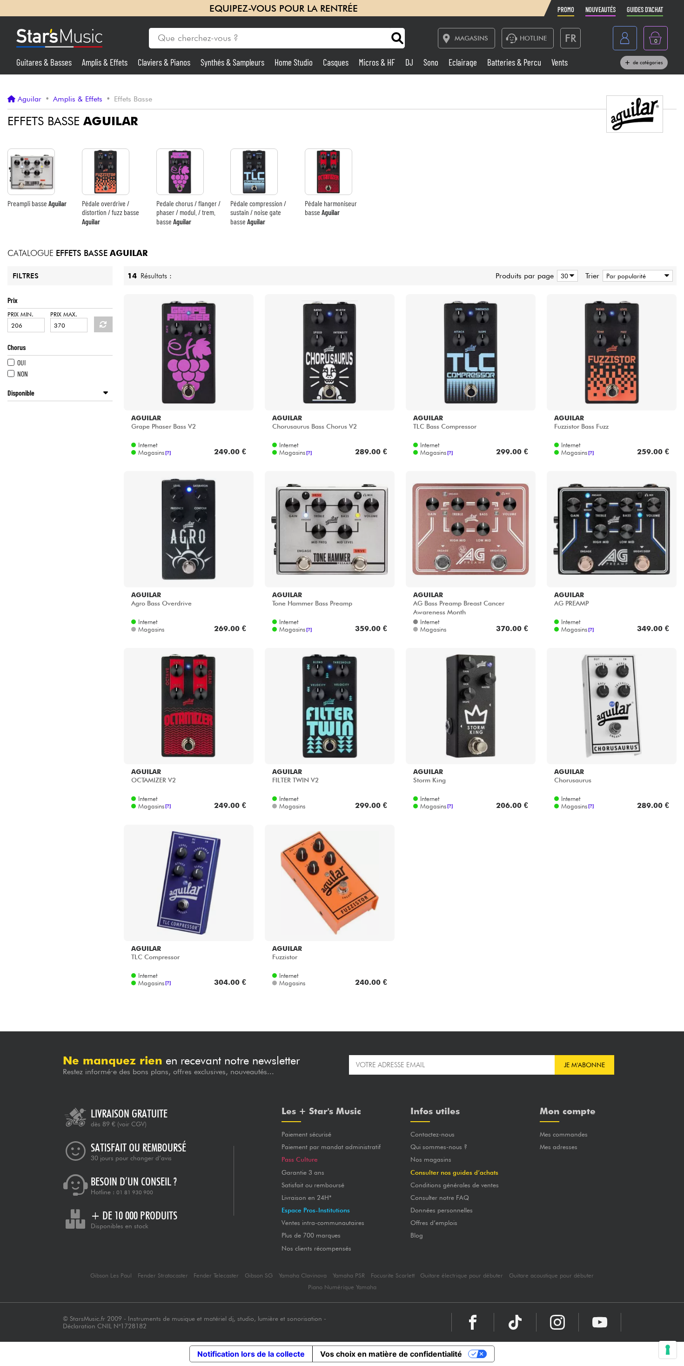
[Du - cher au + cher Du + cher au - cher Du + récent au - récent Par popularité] (636, 276)
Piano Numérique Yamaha (342, 1287)
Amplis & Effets (105, 62)
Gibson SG (259, 1275)
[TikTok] (515, 1322)
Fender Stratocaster (163, 1275)
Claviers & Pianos (165, 62)
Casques (336, 62)
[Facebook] (473, 1322)
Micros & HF (378, 62)
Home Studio (295, 62)
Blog (416, 1235)
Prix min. (20, 314)
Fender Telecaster (216, 1275)
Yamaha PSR (349, 1275)
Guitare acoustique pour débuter (551, 1275)
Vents (559, 62)
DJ (410, 62)
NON (22, 373)
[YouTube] (600, 1322)
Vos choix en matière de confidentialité (391, 1354)
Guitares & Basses (45, 62)
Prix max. (63, 314)
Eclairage (464, 62)
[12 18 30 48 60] (566, 276)
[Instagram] (557, 1322)
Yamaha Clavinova (303, 1275)
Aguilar (29, 99)
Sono (431, 62)
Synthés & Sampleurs (233, 62)
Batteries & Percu (515, 62)
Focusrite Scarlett (393, 1275)
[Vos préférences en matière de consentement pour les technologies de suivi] (668, 1350)
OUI (21, 362)
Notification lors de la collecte (251, 1354)
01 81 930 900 (134, 1192)
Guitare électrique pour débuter (461, 1275)
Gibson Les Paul (111, 1275)
